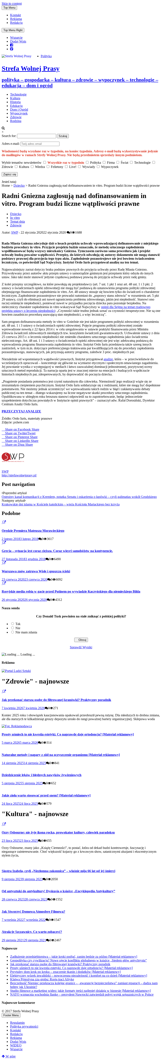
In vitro (15, 217)
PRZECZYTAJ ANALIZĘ (21, 411)
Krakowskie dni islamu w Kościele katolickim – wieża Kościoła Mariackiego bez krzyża (61, 504)
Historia (15, 102)
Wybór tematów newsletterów (22, 162)
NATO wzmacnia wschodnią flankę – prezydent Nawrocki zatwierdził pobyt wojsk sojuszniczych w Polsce (82, 994)
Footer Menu (11, 1015)
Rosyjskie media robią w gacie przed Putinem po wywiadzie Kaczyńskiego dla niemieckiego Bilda (71, 591)
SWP (14, 232)
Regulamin (17, 1022)
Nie (17, 628)
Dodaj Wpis (18, 41)
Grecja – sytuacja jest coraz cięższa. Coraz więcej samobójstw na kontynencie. (57, 551)
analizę (108, 359)
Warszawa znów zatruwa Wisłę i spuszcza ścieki (36, 571)
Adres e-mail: (11, 143)
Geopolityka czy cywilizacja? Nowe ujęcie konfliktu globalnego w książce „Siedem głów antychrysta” (78, 960)
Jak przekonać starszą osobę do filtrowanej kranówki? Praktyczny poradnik (56, 700)
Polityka (46, 56)
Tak (17, 624)
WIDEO (16, 1045)
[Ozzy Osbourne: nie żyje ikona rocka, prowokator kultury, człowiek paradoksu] (2, 824)
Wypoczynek (19, 113)
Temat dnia (17, 221)
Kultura (15, 98)
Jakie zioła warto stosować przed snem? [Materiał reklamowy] (46, 795)
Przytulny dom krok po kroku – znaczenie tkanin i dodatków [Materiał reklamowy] (65, 972)
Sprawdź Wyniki (81, 647)
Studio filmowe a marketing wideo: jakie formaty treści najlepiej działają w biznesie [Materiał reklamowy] (80, 990)
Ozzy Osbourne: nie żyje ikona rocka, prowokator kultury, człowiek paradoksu (58, 832)
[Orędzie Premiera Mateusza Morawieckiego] (2, 522)
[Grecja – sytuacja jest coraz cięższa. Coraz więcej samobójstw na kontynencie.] (2, 542)
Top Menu (9, 7)
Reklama (16, 19)
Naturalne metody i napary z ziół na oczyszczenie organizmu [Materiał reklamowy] (61, 755)
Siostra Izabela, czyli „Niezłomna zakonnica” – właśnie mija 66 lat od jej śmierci (58, 871)
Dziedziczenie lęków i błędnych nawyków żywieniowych (41, 775)
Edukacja (16, 106)
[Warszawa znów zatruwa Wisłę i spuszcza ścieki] (2, 563)
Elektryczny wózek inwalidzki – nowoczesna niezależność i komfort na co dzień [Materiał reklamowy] (78, 975)
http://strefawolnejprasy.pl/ (19, 475)
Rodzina (15, 121)
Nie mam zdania (26, 632)
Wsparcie (16, 37)
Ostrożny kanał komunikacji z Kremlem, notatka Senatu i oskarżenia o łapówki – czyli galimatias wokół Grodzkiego (79, 497)
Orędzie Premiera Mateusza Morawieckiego (33, 530)
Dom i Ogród (19, 109)
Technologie (18, 94)
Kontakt (15, 15)
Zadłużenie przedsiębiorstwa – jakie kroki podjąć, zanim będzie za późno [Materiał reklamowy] (73, 956)
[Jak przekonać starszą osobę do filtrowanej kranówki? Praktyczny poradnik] (2, 691)
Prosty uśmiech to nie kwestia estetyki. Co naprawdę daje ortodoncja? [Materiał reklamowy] (68, 734)
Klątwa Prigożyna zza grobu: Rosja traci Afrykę (42, 979)
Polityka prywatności (24, 1026)
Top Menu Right (13, 30)
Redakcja (16, 22)
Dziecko (19, 185)
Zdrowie (16, 117)
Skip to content (12, 3)
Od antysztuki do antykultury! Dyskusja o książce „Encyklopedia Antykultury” (58, 891)
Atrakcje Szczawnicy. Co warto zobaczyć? (32, 932)
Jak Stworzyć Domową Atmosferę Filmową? (33, 911)
